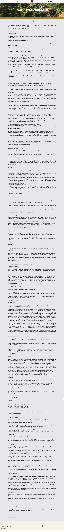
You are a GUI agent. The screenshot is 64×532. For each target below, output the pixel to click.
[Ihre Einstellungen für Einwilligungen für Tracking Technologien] (63, 399)
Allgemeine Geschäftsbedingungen (46, 527)
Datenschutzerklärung (44, 526)
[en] (50, 0)
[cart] (51, 1)
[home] (32, 1)
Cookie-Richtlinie (44, 525)
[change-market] (44, 1)
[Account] (48, 1)
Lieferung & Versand (44, 528)
